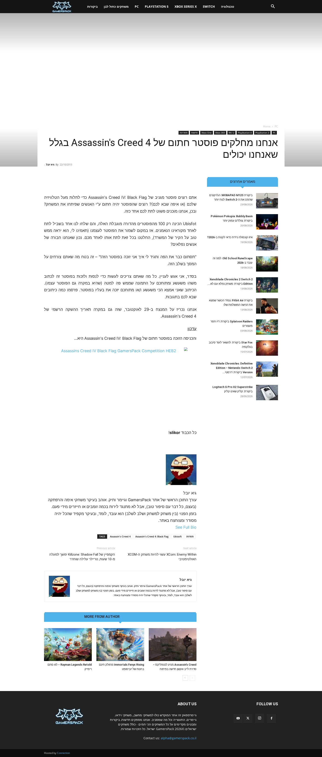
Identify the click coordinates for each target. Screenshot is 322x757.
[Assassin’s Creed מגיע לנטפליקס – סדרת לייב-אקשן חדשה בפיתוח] (172, 644)
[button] (272, 7)
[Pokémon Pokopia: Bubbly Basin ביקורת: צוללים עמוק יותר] (267, 221)
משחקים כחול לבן (116, 6)
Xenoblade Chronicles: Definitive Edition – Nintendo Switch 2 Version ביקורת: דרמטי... (232, 368)
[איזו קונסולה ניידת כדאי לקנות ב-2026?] (267, 243)
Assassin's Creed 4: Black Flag (151, 536)
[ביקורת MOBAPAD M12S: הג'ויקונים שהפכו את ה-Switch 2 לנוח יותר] (267, 200)
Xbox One (207, 132)
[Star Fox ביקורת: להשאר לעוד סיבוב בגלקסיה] (267, 348)
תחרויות (184, 132)
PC (137, 6)
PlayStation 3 (262, 132)
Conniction (63, 753)
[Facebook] (271, 718)
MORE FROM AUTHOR (102, 616)
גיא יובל (50, 164)
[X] (247, 718)
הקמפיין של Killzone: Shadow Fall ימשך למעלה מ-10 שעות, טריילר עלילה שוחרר (82, 557)
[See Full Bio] (173, 527)
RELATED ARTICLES (140, 616)
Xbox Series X (186, 6)
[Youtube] (238, 718)
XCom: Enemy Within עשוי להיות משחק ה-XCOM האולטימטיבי (162, 557)
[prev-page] (192, 678)
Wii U (231, 132)
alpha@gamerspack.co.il (178, 738)
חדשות (194, 132)
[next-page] (185, 678)
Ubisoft (177, 536)
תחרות (190, 536)
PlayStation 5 (156, 6)
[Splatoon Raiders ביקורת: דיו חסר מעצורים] (267, 327)
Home (267, 126)
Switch (209, 6)
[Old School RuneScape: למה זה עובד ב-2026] (267, 264)
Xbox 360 (220, 132)
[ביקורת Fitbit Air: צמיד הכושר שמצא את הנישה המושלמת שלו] (267, 306)
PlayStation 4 (245, 132)
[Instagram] (259, 718)
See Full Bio (185, 527)
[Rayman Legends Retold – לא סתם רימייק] (68, 644)
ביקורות (92, 6)
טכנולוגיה (227, 6)
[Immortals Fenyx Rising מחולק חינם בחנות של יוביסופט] (120, 644)
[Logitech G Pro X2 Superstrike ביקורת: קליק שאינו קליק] (267, 392)
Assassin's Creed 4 (120, 536)
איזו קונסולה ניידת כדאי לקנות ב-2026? (230, 237)
